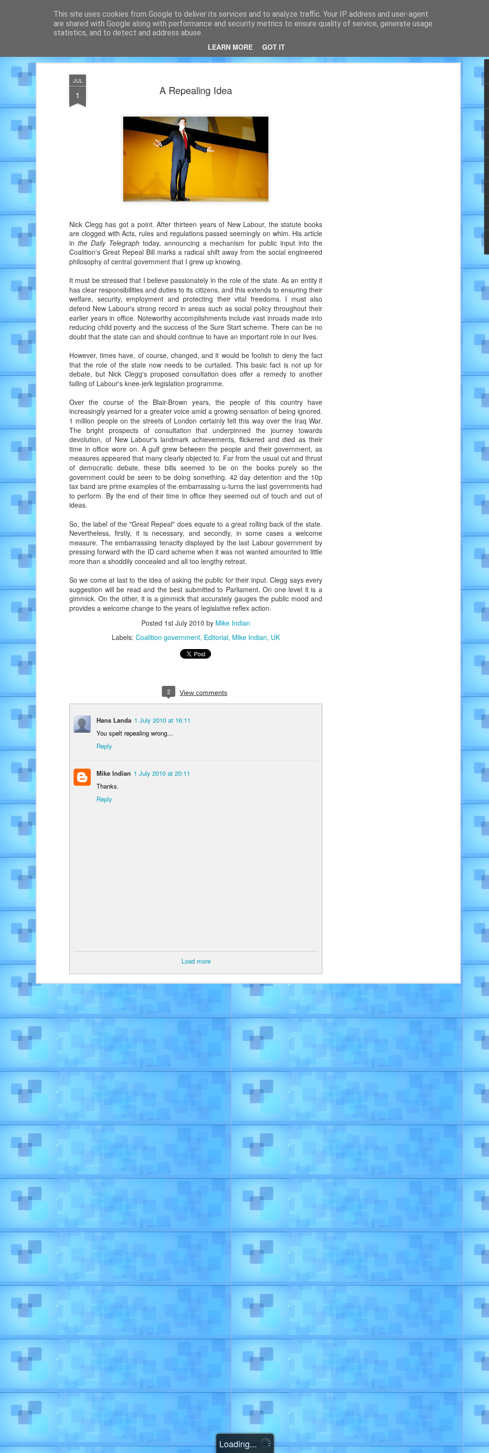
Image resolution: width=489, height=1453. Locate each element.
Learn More (230, 47)
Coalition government (168, 637)
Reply (104, 745)
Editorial (216, 637)
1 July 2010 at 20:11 (162, 773)
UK (275, 637)
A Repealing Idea (195, 90)
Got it (273, 47)
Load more (196, 960)
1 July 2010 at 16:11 (162, 720)
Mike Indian (232, 623)
